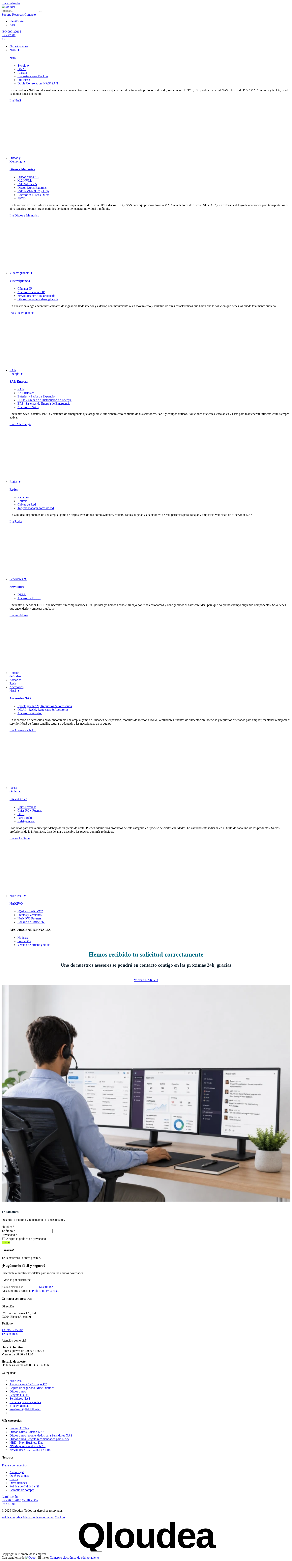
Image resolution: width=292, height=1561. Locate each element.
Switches (23, 497)
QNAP (21, 69)
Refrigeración (26, 821)
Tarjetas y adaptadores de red (35, 508)
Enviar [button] (6, 1242)
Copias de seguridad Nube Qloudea (32, 1388)
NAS (13, 57)
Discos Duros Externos (31, 187)
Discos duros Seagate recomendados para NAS (39, 1439)
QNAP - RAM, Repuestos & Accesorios (42, 709)
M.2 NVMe (24, 180)
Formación (24, 941)
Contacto (30, 14)
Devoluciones (18, 1482)
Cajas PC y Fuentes (29, 810)
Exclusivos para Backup (32, 76)
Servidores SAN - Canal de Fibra (30, 1449)
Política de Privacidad (45, 1290)
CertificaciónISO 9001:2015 (11, 1498)
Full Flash (23, 79)
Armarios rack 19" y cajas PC (28, 1384)
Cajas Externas (26, 807)
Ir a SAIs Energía (20, 424)
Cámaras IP (24, 288)
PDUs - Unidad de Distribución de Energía (44, 400)
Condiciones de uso (41, 1517)
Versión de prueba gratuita (33, 944)
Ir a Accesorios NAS (23, 730)
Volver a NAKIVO (146, 980)
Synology (23, 65)
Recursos (18, 14)
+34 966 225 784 (12, 1330)
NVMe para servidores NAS (27, 1446)
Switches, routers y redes (25, 1402)
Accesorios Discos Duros (33, 194)
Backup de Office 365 (31, 922)
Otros (20, 814)
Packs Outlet (18, 799)
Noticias (22, 937)
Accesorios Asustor (29, 713)
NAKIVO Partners (29, 918)
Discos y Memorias (22, 169)
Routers (22, 501)
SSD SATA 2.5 (27, 184)
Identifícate (16, 21)
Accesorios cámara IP (31, 292)
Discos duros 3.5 (28, 177)
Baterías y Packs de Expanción (36, 396)
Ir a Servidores (19, 615)
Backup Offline (19, 1428)
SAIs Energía (19, 381)
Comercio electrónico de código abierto (74, 1557)
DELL (21, 594)
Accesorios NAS (20, 698)
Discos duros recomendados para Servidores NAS (41, 1435)
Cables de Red (26, 504)
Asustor (22, 72)
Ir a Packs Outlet (20, 838)
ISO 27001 (8, 35)
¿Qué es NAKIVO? (30, 911)
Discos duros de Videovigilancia (37, 299)
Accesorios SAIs (28, 407)
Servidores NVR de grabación (36, 295)
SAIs (20, 389)
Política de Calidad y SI (24, 1486)
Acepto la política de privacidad (26, 1238)
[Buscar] (40, 11)
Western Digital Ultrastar (25, 1409)
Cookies (60, 1517)
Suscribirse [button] (46, 1286)
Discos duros (18, 1391)
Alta (12, 25)
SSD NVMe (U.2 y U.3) (33, 191)
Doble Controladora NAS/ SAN (37, 83)
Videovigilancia (20, 281)
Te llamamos (9, 1333)
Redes (14, 489)
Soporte (6, 14)
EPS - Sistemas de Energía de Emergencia (43, 403)
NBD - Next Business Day (26, 1442)
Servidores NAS (20, 1398)
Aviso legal (17, 1472)
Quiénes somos (19, 1475)
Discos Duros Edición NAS (27, 1432)
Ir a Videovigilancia (22, 312)
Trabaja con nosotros (15, 1465)
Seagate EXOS (19, 1395)
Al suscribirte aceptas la (30, 1290)
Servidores (17, 586)
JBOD (21, 198)
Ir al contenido (11, 3)
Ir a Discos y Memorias (24, 215)
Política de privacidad (15, 1517)
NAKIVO (16, 903)
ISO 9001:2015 (11, 31)
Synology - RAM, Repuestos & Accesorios (44, 706)
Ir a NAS (15, 100)
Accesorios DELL (29, 598)
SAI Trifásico (25, 393)
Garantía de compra (22, 1490)
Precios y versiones (29, 914)
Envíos (14, 1479)
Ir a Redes (16, 521)
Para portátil (25, 817)
